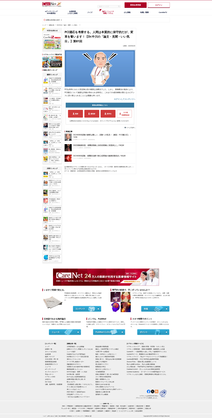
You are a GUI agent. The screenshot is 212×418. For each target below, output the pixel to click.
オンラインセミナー (51, 372)
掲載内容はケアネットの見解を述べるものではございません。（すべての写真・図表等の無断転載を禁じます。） (100, 167)
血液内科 (131, 406)
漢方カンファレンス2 (73, 359)
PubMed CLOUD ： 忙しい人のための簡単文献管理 (143, 369)
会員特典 (48, 354)
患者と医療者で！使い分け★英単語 (107, 374)
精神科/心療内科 (100, 408)
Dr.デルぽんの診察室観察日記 (76, 377)
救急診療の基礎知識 (102, 346)
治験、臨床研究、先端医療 (53, 384)
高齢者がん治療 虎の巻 (103, 392)
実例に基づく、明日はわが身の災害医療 (108, 359)
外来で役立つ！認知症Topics (76, 392)
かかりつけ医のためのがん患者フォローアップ (109, 389)
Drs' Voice (48, 382)
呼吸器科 (70, 406)
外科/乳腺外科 (122, 408)
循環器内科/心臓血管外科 (83, 406)
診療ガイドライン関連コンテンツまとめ (80, 349)
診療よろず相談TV (101, 362)
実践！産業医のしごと (103, 379)
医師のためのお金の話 (103, 384)
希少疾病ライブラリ (102, 364)
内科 (63, 406)
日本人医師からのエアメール (105, 387)
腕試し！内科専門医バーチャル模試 (107, 349)
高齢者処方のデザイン (74, 364)
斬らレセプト (71, 382)
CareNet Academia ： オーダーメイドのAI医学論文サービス (146, 372)
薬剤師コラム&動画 (102, 394)
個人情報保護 (62, 416)
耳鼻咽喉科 (86, 411)
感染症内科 (139, 406)
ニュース (48, 367)
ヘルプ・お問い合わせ (48, 416)
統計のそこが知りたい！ (103, 369)
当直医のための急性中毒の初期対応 (78, 367)
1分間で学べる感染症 (102, 352)
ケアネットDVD (50, 377)
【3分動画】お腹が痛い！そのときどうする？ (80, 384)
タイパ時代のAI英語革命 (103, 377)
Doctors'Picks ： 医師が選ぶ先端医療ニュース (141, 362)
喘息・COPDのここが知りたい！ (106, 354)
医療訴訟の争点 (101, 367)
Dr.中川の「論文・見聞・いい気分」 (67, 25)
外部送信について (71, 416)
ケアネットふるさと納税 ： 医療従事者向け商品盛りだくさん (146, 374)
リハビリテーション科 (126, 411)
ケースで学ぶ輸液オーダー (75, 362)
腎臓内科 (105, 406)
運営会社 (87, 416)
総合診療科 (139, 411)
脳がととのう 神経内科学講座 (105, 357)
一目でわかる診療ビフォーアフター (78, 397)
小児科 (71, 411)
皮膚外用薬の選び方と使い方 (76, 379)
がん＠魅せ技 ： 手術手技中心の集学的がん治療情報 (143, 367)
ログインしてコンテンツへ (124, 99)
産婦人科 (148, 408)
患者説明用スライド (51, 364)
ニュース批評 (71, 352)
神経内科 (90, 408)
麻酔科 (107, 411)
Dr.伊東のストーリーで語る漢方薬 (78, 357)
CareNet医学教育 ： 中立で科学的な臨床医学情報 (143, 359)
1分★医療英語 (100, 372)
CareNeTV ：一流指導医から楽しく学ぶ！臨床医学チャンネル (147, 352)
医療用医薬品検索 (51, 362)
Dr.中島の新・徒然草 (73, 374)
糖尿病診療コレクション (75, 369)
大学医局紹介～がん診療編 (75, 346)
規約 (56, 416)
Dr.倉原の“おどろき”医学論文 (76, 354)
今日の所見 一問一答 (51, 359)
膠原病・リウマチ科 (78, 408)
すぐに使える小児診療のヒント (77, 387)
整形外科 (132, 408)
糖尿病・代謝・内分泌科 (118, 406)
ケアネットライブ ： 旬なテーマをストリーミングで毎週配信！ (147, 357)
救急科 (114, 411)
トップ (44, 25)
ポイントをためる (51, 352)
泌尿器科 (140, 408)
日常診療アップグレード (75, 394)
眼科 (93, 411)
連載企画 (51, 25)
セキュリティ (80, 416)
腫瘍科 (148, 406)
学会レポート (49, 374)
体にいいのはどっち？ (74, 389)
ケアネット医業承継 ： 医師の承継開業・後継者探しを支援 (146, 349)
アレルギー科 (65, 408)
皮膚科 (78, 411)
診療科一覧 (48, 349)
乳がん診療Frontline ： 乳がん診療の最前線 (141, 364)
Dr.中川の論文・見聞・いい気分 (77, 372)
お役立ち (48, 379)
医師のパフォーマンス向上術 (105, 382)
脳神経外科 (111, 408)
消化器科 (97, 406)
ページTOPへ (130, 128)
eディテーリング (50, 369)
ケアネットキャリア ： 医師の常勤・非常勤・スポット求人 (146, 346)
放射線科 (100, 411)
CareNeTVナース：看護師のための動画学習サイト (143, 354)
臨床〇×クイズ (49, 357)
